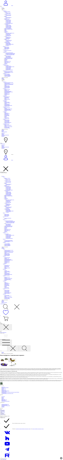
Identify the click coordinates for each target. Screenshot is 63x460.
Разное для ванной (8, 194)
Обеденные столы (8, 201)
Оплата (3, 389)
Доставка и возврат (4, 391)
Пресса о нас (3, 399)
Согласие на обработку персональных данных (7, 393)
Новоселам (3, 135)
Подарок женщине (8, 236)
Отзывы (3, 388)
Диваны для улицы (8, 186)
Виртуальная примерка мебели (5, 401)
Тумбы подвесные (8, 207)
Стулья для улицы (8, 189)
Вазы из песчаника (8, 225)
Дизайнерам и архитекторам (5, 404)
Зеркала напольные (8, 181)
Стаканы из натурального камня (10, 222)
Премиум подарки (8, 234)
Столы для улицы (8, 188)
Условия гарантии (4, 390)
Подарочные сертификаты (9, 238)
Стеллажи (7, 212)
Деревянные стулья (8, 204)
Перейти (3, 78)
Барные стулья (8, 203)
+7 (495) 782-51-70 (2, 412)
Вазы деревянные (8, 224)
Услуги (3, 133)
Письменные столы (8, 202)
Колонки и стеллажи (8, 193)
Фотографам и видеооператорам (6, 405)
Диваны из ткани (8, 179)
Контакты (3, 136)
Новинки (3, 130)
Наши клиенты (4, 400)
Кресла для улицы (8, 187)
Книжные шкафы (8, 210)
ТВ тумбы (7, 208)
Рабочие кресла (8, 184)
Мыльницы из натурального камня (10, 221)
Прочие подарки (8, 237)
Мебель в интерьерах (4, 131)
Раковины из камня (8, 192)
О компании (3, 396)
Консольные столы (8, 200)
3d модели (3, 406)
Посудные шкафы (8, 211)
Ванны (7, 191)
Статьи (3, 398)
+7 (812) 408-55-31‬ (2, 411)
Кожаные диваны (8, 180)
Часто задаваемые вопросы (5, 387)
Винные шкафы (8, 209)
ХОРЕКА (3, 134)
